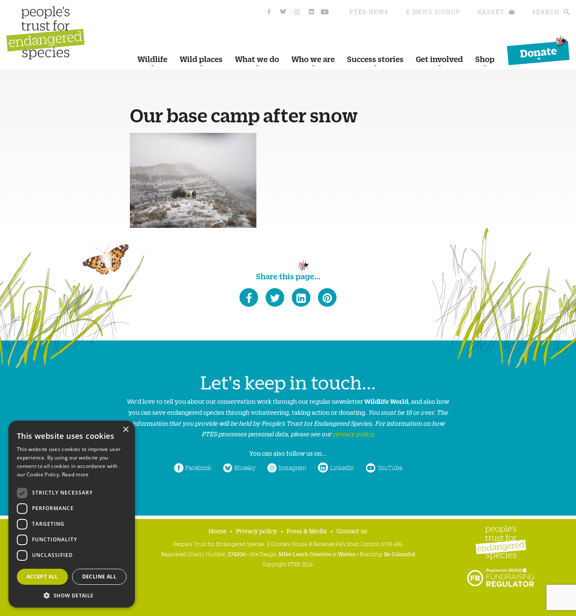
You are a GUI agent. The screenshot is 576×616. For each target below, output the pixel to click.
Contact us (351, 531)
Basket (491, 11)
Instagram (292, 467)
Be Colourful (399, 553)
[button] (72, 594)
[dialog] (71, 514)
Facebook (198, 467)
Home (217, 531)
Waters (346, 553)
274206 (237, 553)
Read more (75, 474)
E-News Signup (433, 11)
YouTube (389, 467)
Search (546, 11)
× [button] (125, 430)
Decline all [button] (99, 576)
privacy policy (353, 434)
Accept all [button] (42, 576)
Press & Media (307, 531)
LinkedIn (342, 467)
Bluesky (245, 467)
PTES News (369, 11)
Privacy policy (256, 531)
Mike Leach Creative (305, 553)
